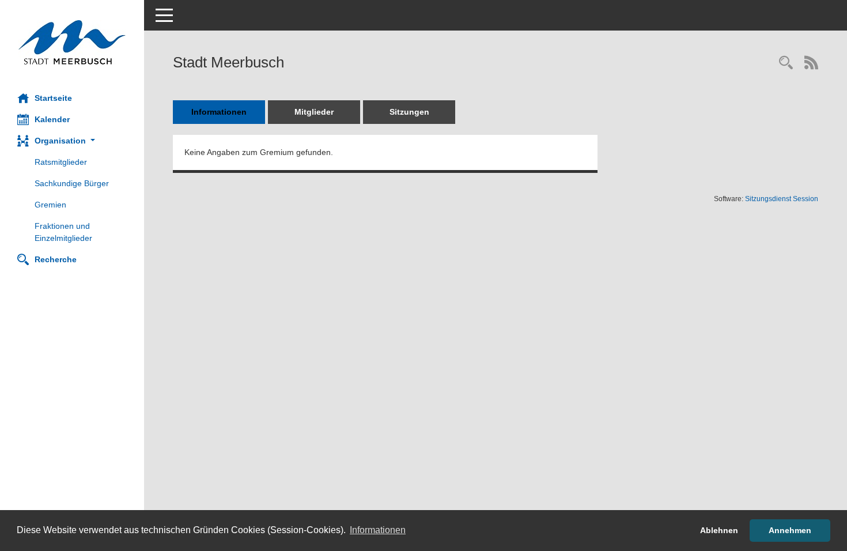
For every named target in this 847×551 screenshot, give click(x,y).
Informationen (219, 111)
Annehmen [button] (790, 530)
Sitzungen (409, 111)
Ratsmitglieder (61, 162)
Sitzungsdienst (781, 199)
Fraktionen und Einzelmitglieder (63, 232)
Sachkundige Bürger (72, 183)
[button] (72, 141)
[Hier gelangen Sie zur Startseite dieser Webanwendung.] (72, 42)
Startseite (53, 98)
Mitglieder (314, 111)
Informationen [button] (378, 530)
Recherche (56, 259)
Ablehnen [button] (719, 530)
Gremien (50, 204)
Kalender (52, 119)
